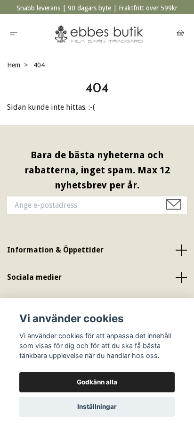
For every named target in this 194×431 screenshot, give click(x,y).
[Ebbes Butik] (99, 34)
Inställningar (97, 406)
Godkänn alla (97, 382)
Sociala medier (34, 277)
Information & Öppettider (55, 249)
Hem (13, 65)
